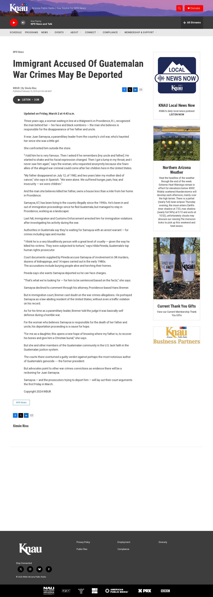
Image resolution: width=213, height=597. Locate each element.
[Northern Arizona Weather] (176, 143)
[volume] (23, 22)
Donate (195, 8)
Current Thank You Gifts (176, 306)
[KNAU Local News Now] (176, 75)
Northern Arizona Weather (177, 170)
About (74, 32)
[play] (13, 22)
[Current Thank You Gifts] (176, 268)
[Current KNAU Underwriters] (176, 335)
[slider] (28, 22)
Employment (124, 542)
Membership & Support (139, 32)
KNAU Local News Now (177, 105)
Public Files (82, 549)
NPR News (18, 51)
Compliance (110, 32)
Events (59, 32)
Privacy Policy (83, 542)
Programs (31, 32)
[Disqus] (106, 489)
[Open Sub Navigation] (50, 32)
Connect (90, 32)
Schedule (16, 32)
